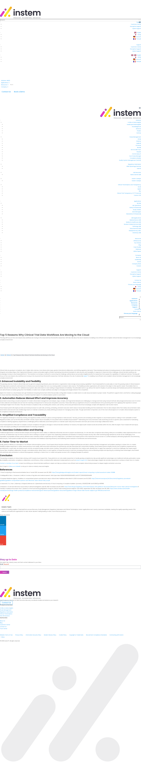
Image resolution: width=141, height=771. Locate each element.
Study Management (5, 610)
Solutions (134, 298)
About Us (2, 621)
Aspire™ (86, 376)
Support (139, 45)
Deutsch (138, 37)
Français (138, 39)
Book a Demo (19, 92)
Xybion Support (136, 28)
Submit (5, 572)
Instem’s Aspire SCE (81, 460)
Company (134, 305)
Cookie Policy (63, 635)
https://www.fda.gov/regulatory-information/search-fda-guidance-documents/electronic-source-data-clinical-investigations (101, 486)
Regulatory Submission (6, 612)
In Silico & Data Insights (6, 608)
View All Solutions (5, 616)
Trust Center (3, 628)
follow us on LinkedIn (14, 466)
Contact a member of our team (9, 463)
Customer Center (136, 24)
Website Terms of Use (6, 635)
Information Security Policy (33, 635)
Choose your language (130, 313)
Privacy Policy (19, 635)
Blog (1, 623)
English (139, 32)
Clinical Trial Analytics (6, 614)
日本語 (139, 34)
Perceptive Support (135, 26)
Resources (134, 303)
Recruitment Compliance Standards (96, 635)
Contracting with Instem (116, 635)
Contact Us (6, 92)
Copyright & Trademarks (76, 635)
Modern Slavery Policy (50, 635)
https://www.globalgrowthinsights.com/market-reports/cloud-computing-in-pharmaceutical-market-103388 (83, 472)
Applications (133, 301)
